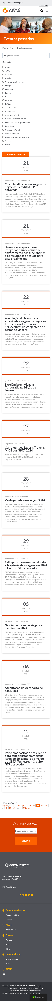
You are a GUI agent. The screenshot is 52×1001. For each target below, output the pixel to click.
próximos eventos (16, 154)
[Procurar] (41, 10)
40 (6, 808)
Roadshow (9, 126)
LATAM (8, 104)
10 (18, 805)
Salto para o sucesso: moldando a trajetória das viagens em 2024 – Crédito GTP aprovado (26, 565)
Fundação (9, 89)
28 (42, 805)
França (8, 93)
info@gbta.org (10, 887)
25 (30, 805)
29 (46, 805)
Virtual (8, 141)
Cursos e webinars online (15, 119)
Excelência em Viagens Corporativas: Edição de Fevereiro (20, 387)
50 (10, 808)
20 (22, 805)
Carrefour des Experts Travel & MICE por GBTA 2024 (25, 449)
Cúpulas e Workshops (14, 130)
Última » (26, 808)
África (7, 67)
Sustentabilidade (12, 133)
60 (14, 808)
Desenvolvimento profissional (17, 122)
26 (34, 805)
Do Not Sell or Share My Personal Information (21, 993)
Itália (7, 96)
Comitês (8, 78)
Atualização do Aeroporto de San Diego (24, 689)
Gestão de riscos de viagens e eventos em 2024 (24, 626)
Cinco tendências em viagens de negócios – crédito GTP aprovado (25, 187)
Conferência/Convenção (15, 82)
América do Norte (12, 115)
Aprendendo (10, 107)
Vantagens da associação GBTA (25, 500)
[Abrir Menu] (47, 11)
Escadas (8, 100)
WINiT (8, 144)
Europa (8, 85)
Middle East (10, 111)
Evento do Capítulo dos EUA (17, 137)
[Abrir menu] (3, 974)
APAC (7, 71)
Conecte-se (43, 5)
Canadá (8, 74)
